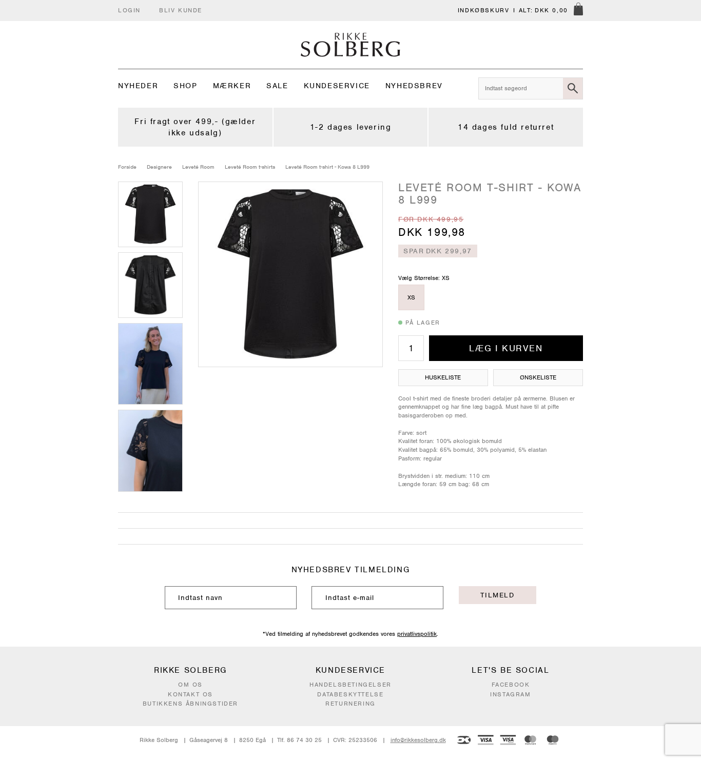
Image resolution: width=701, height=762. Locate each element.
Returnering (350, 703)
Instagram (510, 694)
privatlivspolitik (417, 634)
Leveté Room (198, 166)
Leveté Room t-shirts (250, 166)
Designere (159, 166)
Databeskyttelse (350, 694)
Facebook (511, 684)
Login (129, 10)
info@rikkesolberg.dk (418, 740)
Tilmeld (497, 595)
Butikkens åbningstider (190, 703)
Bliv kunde (180, 10)
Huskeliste (443, 377)
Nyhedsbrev (414, 85)
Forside (127, 166)
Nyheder (138, 85)
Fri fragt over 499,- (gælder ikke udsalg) (195, 127)
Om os (190, 684)
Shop (185, 85)
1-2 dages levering (351, 127)
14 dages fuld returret (506, 127)
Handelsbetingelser (350, 684)
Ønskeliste (538, 377)
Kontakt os (190, 694)
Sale (277, 85)
